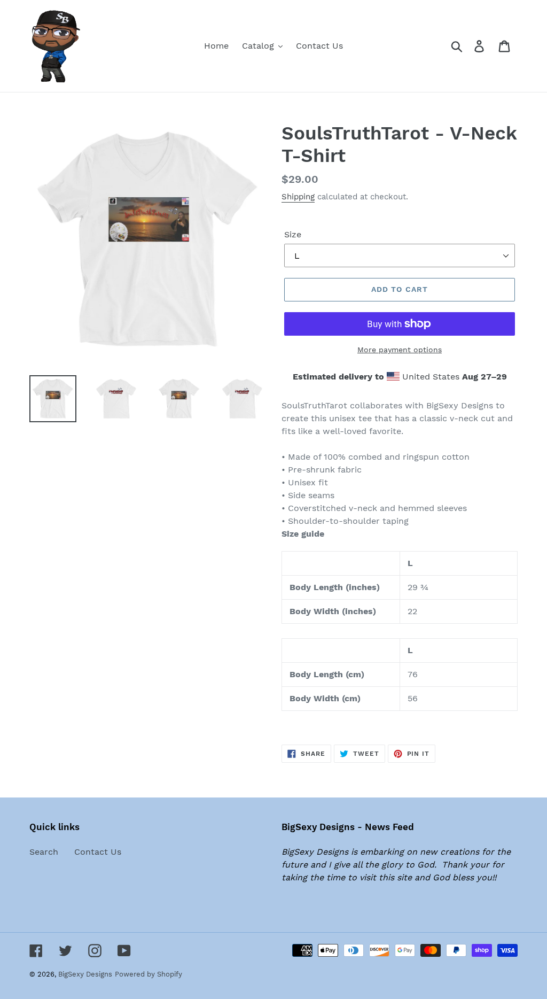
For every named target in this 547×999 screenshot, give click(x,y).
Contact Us (97, 852)
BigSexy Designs (85, 974)
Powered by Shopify (148, 974)
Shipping (298, 197)
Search (43, 852)
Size (292, 234)
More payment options (399, 349)
